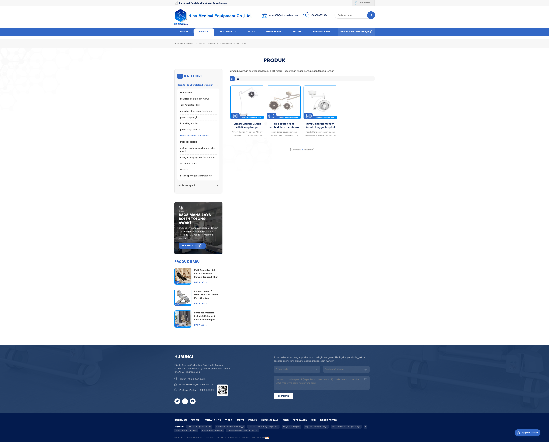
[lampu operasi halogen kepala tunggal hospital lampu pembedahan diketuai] (320, 102)
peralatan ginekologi (190, 129)
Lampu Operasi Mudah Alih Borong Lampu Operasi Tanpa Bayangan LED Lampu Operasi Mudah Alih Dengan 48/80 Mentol (247, 125)
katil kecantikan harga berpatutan (263, 426)
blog (286, 420)
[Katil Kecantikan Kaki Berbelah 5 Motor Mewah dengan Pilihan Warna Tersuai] (182, 276)
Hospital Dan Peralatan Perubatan (200, 43)
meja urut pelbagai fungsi (316, 426)
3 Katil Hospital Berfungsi (186, 430)
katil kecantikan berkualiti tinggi (230, 426)
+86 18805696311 (319, 15)
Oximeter (184, 169)
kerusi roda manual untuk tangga (242, 430)
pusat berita (274, 31)
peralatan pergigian (189, 117)
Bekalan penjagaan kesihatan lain (196, 175)
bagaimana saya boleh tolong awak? (195, 219)
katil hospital (186, 92)
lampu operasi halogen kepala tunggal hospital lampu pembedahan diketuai (320, 125)
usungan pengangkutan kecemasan (197, 157)
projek (297, 31)
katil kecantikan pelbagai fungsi (346, 426)
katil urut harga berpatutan (199, 426)
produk (195, 420)
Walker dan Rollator (189, 163)
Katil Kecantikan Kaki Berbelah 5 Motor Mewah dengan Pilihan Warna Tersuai (206, 274)
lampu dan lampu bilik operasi (232, 43)
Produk (204, 31)
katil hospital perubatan (212, 430)
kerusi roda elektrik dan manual (195, 99)
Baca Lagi (199, 282)
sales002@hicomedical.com (284, 15)
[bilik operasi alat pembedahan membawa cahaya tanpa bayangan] (283, 102)
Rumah (184, 31)
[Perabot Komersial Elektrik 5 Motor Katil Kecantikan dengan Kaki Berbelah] (182, 318)
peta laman (300, 420)
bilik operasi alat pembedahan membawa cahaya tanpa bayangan (284, 125)
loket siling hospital (189, 123)
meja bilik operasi (188, 142)
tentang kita (228, 31)
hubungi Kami (321, 31)
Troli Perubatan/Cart (190, 105)
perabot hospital (186, 185)
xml (313, 420)
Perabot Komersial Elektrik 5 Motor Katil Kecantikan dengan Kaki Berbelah (204, 316)
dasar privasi (328, 420)
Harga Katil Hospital (291, 426)
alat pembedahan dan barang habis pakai (197, 150)
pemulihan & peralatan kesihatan (196, 111)
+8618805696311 (206, 390)
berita (240, 420)
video (251, 31)
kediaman (180, 420)
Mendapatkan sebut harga (354, 31)
